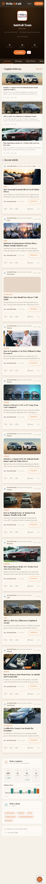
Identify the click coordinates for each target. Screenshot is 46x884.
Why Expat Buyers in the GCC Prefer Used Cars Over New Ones (21, 568)
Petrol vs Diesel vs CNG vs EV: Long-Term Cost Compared (21, 406)
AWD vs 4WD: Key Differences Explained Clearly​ (20, 622)
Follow (21, 52)
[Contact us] (39, 879)
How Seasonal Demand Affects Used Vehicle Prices (21, 190)
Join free (39, 4)
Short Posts (30, 61)
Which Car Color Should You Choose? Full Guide (21, 298)
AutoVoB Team (11, 201)
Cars (5, 187)
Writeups (18, 61)
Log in (29, 4)
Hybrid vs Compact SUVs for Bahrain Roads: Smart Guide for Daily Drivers (21, 460)
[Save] (38, 208)
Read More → (34, 201)
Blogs (42, 61)
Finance (6, 348)
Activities (7, 61)
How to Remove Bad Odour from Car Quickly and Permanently (22, 675)
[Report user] (29, 52)
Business (7, 564)
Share (31, 209)
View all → (39, 69)
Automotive (8, 294)
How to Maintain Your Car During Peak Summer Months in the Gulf (19, 514)
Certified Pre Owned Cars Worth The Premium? (18, 729)
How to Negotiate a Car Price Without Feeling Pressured (22, 352)
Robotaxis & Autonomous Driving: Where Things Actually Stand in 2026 (20, 244)
